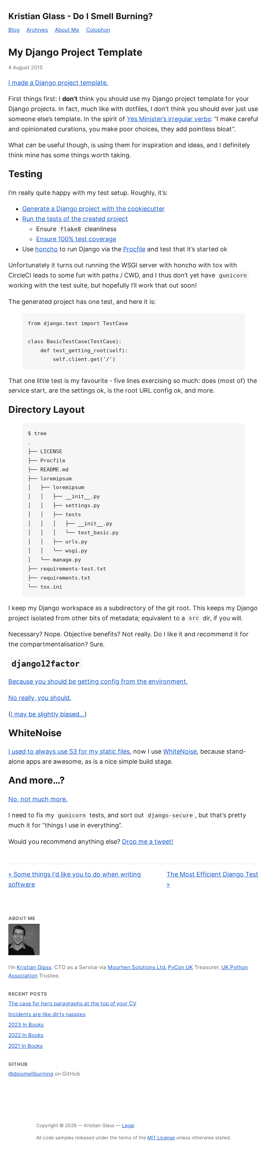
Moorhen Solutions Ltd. (137, 967)
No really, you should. (39, 697)
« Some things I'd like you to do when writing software (74, 879)
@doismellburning (30, 1073)
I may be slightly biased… (47, 714)
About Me (67, 29)
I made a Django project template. (58, 82)
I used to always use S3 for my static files (69, 751)
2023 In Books (26, 1024)
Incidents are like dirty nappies (47, 1014)
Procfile (134, 249)
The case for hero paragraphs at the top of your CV (72, 1003)
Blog (13, 29)
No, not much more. (37, 799)
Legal (128, 1125)
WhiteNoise (180, 751)
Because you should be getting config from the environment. (98, 681)
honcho (46, 249)
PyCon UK (180, 967)
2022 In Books (25, 1035)
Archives (37, 29)
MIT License (161, 1137)
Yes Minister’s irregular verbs (169, 119)
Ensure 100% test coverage (76, 239)
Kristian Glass (34, 967)
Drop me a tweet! (147, 841)
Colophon (98, 29)
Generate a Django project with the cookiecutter (93, 208)
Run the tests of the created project (75, 218)
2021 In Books (25, 1046)
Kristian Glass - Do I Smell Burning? (80, 16)
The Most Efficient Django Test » (212, 879)
